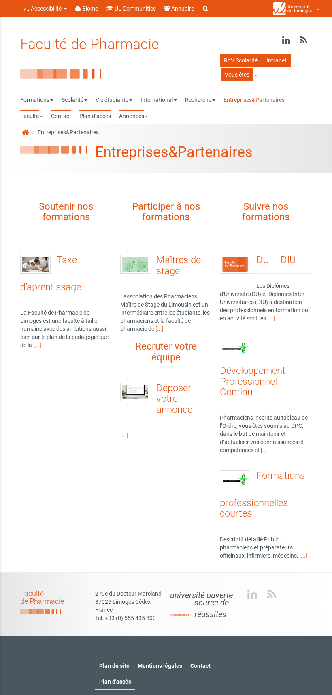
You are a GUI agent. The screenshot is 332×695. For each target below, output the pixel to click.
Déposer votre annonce (174, 398)
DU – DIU (276, 260)
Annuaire (182, 8)
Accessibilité (46, 8)
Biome (89, 8)
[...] (37, 345)
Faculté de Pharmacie (89, 44)
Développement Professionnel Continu (252, 381)
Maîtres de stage (178, 265)
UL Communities (134, 8)
